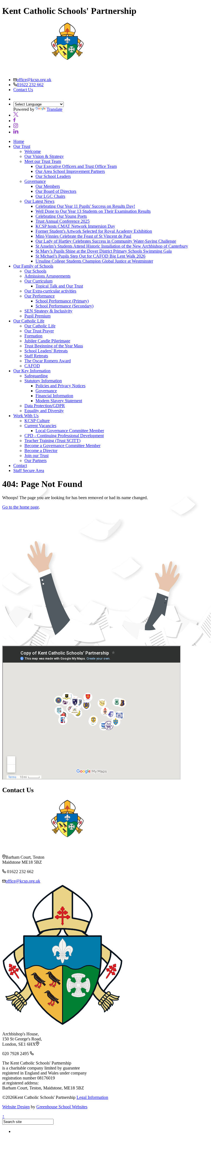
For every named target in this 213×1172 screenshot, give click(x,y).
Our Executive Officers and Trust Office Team (76, 166)
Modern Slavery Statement (59, 400)
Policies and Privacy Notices (60, 385)
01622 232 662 (30, 84)
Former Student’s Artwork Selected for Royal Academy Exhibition (94, 231)
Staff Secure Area (28, 470)
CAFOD (32, 365)
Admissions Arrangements (47, 276)
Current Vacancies (40, 425)
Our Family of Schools (33, 266)
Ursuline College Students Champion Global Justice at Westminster (94, 261)
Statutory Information (43, 380)
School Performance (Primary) (62, 301)
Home (18, 141)
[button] (15, 115)
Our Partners (35, 460)
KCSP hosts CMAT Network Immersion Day (75, 226)
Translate (54, 109)
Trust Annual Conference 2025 (63, 221)
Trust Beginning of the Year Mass (53, 345)
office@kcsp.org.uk (34, 79)
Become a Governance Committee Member (62, 445)
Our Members (48, 186)
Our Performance (39, 296)
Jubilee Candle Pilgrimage (47, 340)
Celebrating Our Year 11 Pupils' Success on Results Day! (85, 206)
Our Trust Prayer (39, 331)
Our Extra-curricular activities (50, 291)
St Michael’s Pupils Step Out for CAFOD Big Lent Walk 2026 (90, 256)
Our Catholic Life (28, 321)
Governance (35, 181)
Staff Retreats (36, 355)
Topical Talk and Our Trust (59, 286)
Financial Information (54, 395)
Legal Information (92, 1097)
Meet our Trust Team (42, 161)
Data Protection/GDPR (44, 405)
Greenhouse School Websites (61, 1106)
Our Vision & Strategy (44, 156)
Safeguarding (36, 375)
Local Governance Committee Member (70, 430)
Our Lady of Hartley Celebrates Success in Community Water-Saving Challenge (106, 241)
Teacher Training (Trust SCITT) (52, 440)
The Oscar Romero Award (47, 360)
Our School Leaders (53, 176)
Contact (20, 465)
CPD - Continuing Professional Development (64, 435)
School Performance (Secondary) (64, 306)
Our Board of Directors (56, 191)
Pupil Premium (37, 316)
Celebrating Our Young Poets (61, 216)
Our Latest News (39, 201)
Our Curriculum (38, 281)
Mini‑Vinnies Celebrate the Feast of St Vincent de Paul (83, 236)
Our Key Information (31, 370)
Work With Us (26, 415)
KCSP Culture (37, 420)
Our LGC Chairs (50, 196)
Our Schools (35, 271)
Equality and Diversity (44, 410)
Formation (33, 336)
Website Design (16, 1106)
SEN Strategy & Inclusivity (48, 311)
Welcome (32, 151)
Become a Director (40, 450)
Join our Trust (36, 455)
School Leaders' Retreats (46, 350)
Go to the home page (20, 507)
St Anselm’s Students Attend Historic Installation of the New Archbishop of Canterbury (112, 246)
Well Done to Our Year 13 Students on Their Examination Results (93, 211)
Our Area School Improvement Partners (70, 171)
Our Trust (21, 146)
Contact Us (23, 89)
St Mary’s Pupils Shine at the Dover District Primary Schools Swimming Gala (104, 251)
